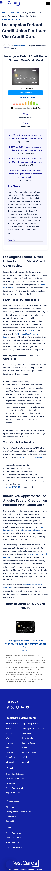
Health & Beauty (29, 743)
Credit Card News (13, 833)
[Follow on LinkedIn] (8, 708)
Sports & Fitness (29, 752)
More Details (13, 240)
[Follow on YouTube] (27, 708)
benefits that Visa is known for (30, 457)
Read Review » (26, 650)
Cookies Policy (12, 816)
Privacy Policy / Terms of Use (18, 811)
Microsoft (10, 743)
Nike (8, 747)
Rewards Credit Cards (15, 778)
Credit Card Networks (15, 788)
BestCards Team (19, 45)
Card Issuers (11, 783)
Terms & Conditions (25, 97)
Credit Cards (14, 12)
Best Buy (10, 752)
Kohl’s (8, 729)
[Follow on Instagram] (17, 708)
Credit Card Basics (14, 838)
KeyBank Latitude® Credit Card (20, 335)
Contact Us (11, 821)
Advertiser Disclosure (11, 19)
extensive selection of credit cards (22, 586)
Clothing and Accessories (33, 729)
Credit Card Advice (14, 847)
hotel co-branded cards (30, 530)
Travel (24, 757)
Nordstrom (10, 757)
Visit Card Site (25, 92)
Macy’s (9, 733)
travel (12, 288)
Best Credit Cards (13, 842)
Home (4, 12)
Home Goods (27, 738)
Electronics (26, 733)
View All (10, 762)
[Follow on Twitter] (12, 708)
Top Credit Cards (13, 793)
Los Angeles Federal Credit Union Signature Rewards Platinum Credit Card (25, 644)
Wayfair (9, 738)
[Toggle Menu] (48, 3)
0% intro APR (30, 330)
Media (24, 747)
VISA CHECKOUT (13, 487)
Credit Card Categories (15, 774)
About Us (10, 807)
